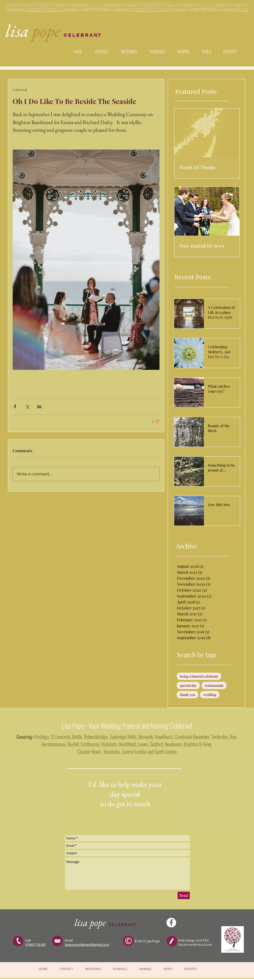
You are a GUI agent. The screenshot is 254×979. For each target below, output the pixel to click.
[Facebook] (171, 922)
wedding (209, 694)
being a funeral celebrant (199, 676)
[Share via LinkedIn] (39, 406)
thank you (187, 694)
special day (188, 685)
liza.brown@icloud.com (195, 944)
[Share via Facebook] (15, 406)
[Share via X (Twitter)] (27, 406)
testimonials (214, 685)
